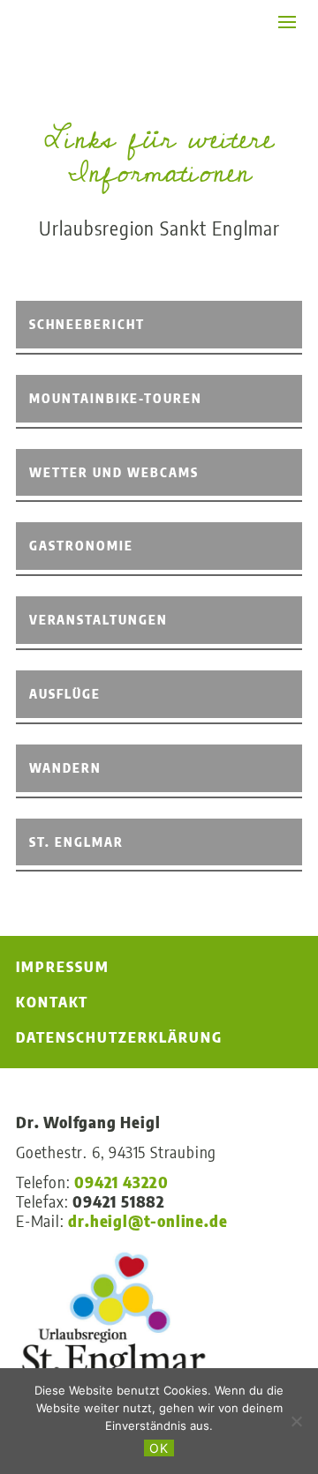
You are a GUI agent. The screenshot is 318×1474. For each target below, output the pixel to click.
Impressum (63, 967)
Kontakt (52, 1002)
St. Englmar (76, 841)
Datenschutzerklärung (119, 1037)
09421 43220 (121, 1181)
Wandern (65, 767)
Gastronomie (81, 545)
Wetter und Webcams (114, 472)
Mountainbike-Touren (115, 398)
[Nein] (296, 1421)
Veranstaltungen (98, 619)
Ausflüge (65, 693)
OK (158, 1447)
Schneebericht (87, 324)
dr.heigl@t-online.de (147, 1220)
